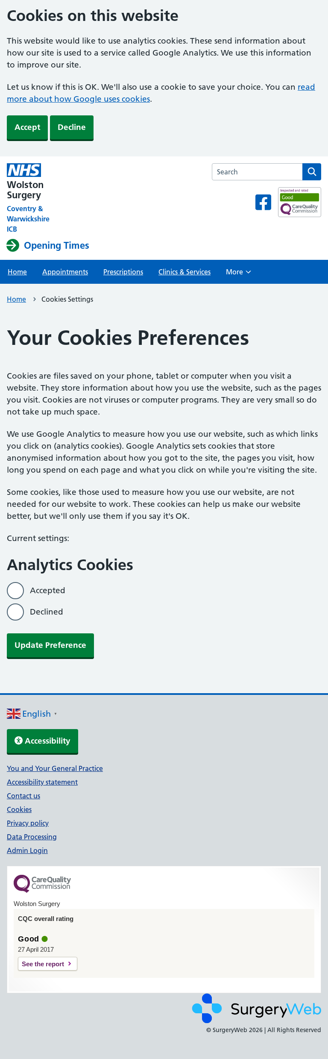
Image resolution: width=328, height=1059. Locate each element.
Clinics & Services (184, 272)
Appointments (65, 272)
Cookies (19, 809)
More (238, 274)
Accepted (47, 590)
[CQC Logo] (42, 890)
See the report (43, 964)
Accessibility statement (42, 782)
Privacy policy (28, 823)
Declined (46, 612)
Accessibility (46, 741)
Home (17, 272)
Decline (72, 127)
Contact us (23, 795)
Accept (27, 127)
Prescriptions (123, 272)
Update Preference (50, 645)
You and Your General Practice (55, 768)
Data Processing (32, 836)
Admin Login (27, 850)
